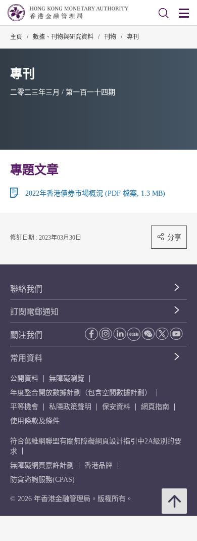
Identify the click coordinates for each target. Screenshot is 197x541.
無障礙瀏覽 (66, 378)
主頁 (16, 36)
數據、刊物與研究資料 (63, 36)
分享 (174, 237)
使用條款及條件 (35, 421)
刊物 (110, 36)
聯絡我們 (26, 289)
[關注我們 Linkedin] (119, 334)
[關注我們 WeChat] (148, 334)
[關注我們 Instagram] (105, 334)
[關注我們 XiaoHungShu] (133, 334)
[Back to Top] (174, 501)
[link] (163, 13)
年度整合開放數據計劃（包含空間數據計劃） (81, 392)
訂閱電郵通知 (34, 311)
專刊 (133, 36)
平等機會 (24, 407)
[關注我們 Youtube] (176, 334)
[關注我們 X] (162, 334)
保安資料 (116, 407)
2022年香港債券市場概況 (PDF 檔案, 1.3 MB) (95, 193)
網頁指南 (155, 407)
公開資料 (24, 378)
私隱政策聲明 (70, 407)
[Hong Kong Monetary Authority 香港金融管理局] (68, 12)
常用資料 (26, 358)
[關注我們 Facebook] (91, 334)
